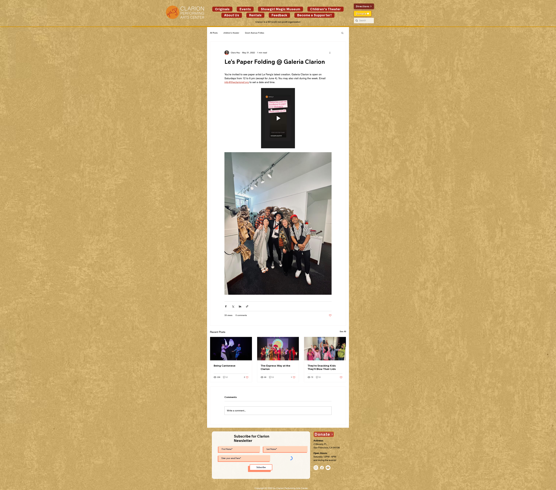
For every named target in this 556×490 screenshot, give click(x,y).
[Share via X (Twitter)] (233, 306)
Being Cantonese (224, 365)
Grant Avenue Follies (254, 33)
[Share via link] (247, 306)
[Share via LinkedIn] (240, 306)
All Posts (214, 33)
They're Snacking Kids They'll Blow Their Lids (322, 367)
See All (343, 331)
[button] (245, 9)
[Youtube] (328, 467)
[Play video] (278, 118)
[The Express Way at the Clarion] (278, 348)
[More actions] (330, 52)
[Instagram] (315, 467)
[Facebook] (322, 467)
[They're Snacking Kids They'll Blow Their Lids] (325, 348)
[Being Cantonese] (231, 348)
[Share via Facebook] (225, 306)
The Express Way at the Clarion (275, 367)
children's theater (231, 33)
